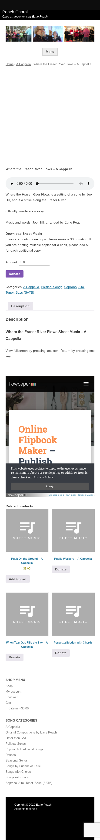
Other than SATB (17, 738)
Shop (9, 686)
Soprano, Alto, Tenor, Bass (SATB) (29, 783)
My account (13, 691)
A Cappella (23, 64)
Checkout (12, 697)
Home (9, 64)
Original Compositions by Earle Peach (31, 732)
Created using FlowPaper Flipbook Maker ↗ (72, 495)
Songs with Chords (18, 771)
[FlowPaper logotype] (17, 496)
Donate (14, 274)
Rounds (11, 755)
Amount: (12, 262)
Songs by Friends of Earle (23, 766)
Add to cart (18, 579)
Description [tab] (20, 306)
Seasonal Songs (17, 760)
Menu (50, 51)
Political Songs (51, 287)
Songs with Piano (17, 777)
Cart (8, 703)
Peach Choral (15, 12)
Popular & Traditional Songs (24, 749)
